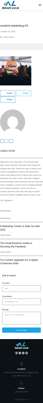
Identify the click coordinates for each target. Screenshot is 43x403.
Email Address (7, 296)
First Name (6, 283)
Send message (21, 330)
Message (5, 309)
